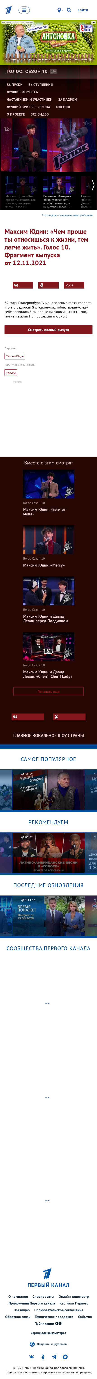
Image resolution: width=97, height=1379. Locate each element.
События (85, 1316)
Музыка (11, 372)
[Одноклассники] (48, 285)
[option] (21, 194)
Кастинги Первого (74, 1303)
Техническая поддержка (54, 1316)
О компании (18, 1296)
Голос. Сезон (27, 71)
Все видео (22, 1310)
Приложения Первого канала (32, 1303)
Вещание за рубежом (52, 1344)
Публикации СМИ (48, 1323)
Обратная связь (17, 1316)
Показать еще (48, 691)
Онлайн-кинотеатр (74, 1296)
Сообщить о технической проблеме (67, 215)
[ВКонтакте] (23, 285)
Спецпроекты (43, 1296)
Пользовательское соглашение (58, 1310)
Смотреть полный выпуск (48, 329)
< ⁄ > (70, 285)
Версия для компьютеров (48, 1333)
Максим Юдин (15, 356)
